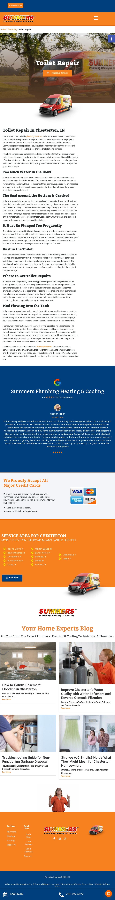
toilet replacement (44, 347)
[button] (111, 39)
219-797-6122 (74, 894)
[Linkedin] (59, 838)
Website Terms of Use (84, 884)
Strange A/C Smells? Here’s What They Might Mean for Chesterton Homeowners (86, 762)
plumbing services (34, 136)
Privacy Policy (67, 884)
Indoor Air (11, 844)
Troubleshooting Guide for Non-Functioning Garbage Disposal (26, 759)
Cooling (11, 840)
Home (3, 29)
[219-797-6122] (61, 894)
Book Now (16, 894)
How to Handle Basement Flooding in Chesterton (21, 687)
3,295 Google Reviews (64, 397)
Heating (11, 836)
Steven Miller (57, 413)
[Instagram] (65, 838)
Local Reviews (28, 843)
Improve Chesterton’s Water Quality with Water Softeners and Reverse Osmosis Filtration (86, 694)
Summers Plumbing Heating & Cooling (57, 391)
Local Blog (28, 835)
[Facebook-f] (54, 838)
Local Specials (29, 850)
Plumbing (12, 29)
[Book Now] (5, 894)
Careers (28, 856)
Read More (6, 699)
